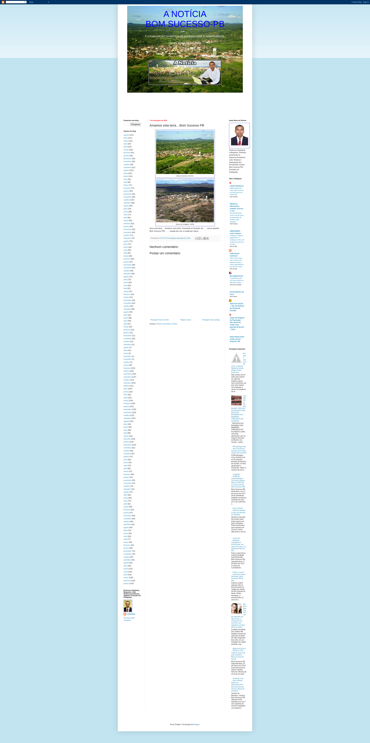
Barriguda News (236, 276)
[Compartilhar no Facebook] (204, 238)
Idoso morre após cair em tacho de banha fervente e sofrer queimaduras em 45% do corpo (237, 262)
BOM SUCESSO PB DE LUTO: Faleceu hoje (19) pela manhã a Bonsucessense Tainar (238, 654)
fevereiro (127, 153)
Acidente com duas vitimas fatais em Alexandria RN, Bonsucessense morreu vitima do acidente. (237, 684)
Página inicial (185, 320)
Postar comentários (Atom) (166, 324)
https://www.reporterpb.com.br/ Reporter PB (237, 339)
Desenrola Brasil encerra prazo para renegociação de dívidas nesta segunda (236, 217)
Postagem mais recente (159, 320)
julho (125, 138)
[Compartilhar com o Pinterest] (207, 238)
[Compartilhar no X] (202, 238)
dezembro (128, 159)
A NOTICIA (164, 238)
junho (126, 141)
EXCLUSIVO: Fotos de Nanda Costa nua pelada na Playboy (238, 511)
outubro (127, 165)
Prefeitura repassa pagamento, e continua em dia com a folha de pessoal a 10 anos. (237, 240)
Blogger (197, 724)
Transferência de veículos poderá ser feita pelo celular (237, 280)
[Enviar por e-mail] (196, 238)
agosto (126, 135)
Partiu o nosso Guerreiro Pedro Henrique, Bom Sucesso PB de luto (238, 576)
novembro (128, 161)
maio (125, 144)
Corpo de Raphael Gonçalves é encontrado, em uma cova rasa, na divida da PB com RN (238, 544)
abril (125, 147)
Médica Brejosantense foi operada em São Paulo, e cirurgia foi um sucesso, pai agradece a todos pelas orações (238, 615)
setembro (127, 167)
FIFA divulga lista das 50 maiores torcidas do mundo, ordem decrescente (238, 450)
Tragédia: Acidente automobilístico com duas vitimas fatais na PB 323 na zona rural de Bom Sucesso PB (238, 480)
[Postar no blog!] (199, 238)
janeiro (126, 156)
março (126, 150)
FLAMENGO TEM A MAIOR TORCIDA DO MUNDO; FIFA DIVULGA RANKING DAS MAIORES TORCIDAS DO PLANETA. (238, 408)
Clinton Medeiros (237, 186)
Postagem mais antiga (211, 320)
